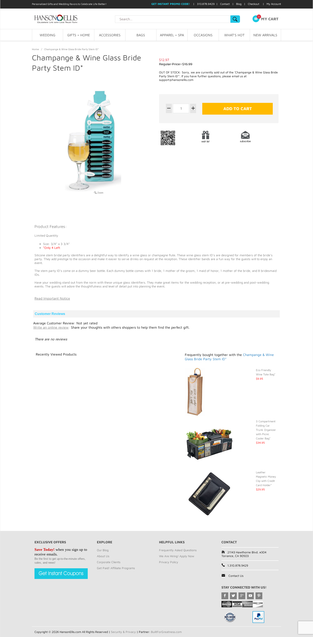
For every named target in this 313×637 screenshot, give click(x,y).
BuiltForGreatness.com (166, 632)
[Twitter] (233, 595)
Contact (225, 4)
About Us (103, 556)
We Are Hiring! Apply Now (176, 556)
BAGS (140, 35)
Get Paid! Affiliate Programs (116, 568)
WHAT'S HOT (234, 35)
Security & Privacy (123, 632)
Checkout (253, 4)
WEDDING (47, 35)
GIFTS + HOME (78, 35)
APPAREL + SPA (172, 35)
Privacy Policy (168, 562)
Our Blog (103, 550)
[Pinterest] (259, 595)
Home (35, 49)
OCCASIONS (203, 35)
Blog (238, 4)
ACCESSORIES (110, 35)
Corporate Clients (108, 562)
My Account (274, 4)
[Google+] (241, 595)
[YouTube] (250, 595)
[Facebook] (224, 595)
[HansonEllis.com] (73, 19)
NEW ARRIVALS (265, 35)
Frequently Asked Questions (178, 550)
